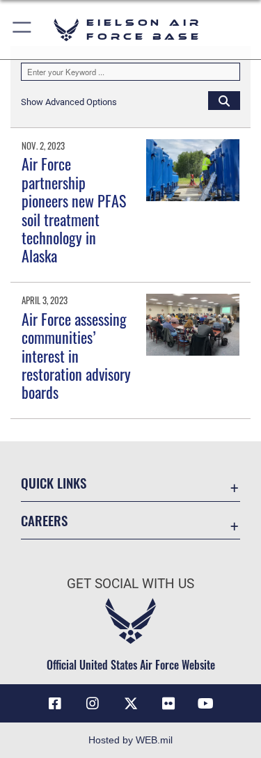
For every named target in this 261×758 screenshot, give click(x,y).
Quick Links (53, 483)
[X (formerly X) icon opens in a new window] (130, 703)
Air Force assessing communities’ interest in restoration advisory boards (76, 356)
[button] (22, 29)
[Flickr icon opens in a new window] (168, 703)
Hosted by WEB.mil (130, 739)
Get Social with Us (130, 584)
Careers (44, 520)
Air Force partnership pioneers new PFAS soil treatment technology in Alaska (74, 209)
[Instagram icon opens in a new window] (92, 703)
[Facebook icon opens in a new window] (55, 703)
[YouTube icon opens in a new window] (206, 703)
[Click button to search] (224, 100)
